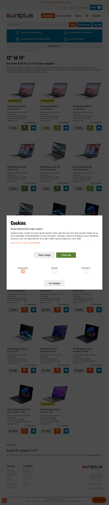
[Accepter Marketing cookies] (86, 271)
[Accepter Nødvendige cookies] (23, 271)
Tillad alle (66, 255)
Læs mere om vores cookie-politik (25, 243)
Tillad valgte (44, 255)
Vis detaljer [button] (54, 283)
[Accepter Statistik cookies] (54, 271)
